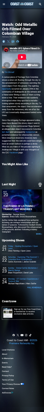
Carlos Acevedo (15, 262)
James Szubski (29, 262)
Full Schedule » (34, 288)
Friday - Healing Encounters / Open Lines (23, 247)
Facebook (13, 152)
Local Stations (8, 350)
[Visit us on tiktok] (30, 335)
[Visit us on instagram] (26, 335)
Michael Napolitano (16, 283)
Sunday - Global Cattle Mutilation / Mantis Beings (23, 269)
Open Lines (26, 251)
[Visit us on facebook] (13, 335)
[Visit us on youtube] (22, 335)
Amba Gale (14, 216)
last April (6, 132)
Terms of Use (8, 380)
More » (39, 234)
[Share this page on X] (8, 41)
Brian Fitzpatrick (15, 272)
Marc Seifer (31, 283)
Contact (5, 371)
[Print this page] (17, 41)
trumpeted (30, 132)
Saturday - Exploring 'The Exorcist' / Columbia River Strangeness (23, 258)
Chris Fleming (13, 251)
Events (5, 363)
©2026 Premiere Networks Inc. (23, 342)
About (4, 354)
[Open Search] (40, 4)
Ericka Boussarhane (28, 216)
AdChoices (6, 393)
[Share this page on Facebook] (3, 41)
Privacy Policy (8, 375)
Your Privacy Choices (11, 384)
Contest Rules (8, 388)
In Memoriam (7, 358)
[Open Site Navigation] (4, 4)
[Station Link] (22, 4)
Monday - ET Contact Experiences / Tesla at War (23, 280)
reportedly (6, 89)
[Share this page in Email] (13, 41)
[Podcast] (40, 185)
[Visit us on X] (17, 335)
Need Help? (7, 367)
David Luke (28, 272)
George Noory (19, 214)
